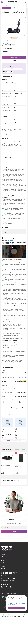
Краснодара (9, 40)
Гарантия (3, 568)
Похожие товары (19, 449)
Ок (16, 608)
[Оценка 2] (4, 483)
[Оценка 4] (8, 483)
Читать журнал (22, 414)
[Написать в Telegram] (6, 587)
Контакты (3, 560)
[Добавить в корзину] (12, 473)
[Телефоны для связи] (26, 2)
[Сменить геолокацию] (2, 2)
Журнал (2, 562)
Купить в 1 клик (14, 57)
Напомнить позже (6, 14)
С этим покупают (6, 449)
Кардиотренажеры (22, 377)
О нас (2, 556)
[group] (8, 440)
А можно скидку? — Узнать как (8, 53)
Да (6, 7)
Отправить (14, 531)
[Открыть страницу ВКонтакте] (2, 587)
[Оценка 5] (10, 483)
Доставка (3, 566)
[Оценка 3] (6, 483)
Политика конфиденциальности (8, 593)
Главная (3, 554)
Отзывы (5, 155)
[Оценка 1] (2, 483)
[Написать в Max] (10, 587)
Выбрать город (16, 7)
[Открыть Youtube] (15, 587)
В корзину (14, 60)
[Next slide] (25, 25)
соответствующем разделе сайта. (11, 210)
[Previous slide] (2, 25)
